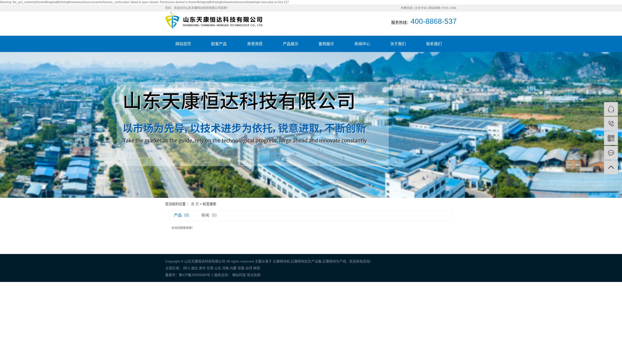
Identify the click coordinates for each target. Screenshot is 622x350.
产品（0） (183, 215)
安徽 (241, 268)
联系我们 (434, 44)
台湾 (248, 268)
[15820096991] (611, 124)
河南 (225, 268)
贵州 (202, 268)
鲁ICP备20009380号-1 (196, 275)
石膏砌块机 (281, 261)
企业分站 (420, 8)
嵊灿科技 (238, 275)
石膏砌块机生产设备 (306, 261)
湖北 (194, 268)
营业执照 (253, 275)
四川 (186, 268)
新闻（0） (210, 215)
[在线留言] (611, 153)
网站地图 (434, 8)
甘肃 (210, 268)
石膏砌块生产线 (334, 261)
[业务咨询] (611, 109)
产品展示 (290, 44)
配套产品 (219, 44)
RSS (445, 8)
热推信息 (407, 8)
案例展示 (326, 44)
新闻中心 (362, 44)
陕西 (256, 268)
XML (454, 8)
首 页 (195, 204)
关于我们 (398, 44)
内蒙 (233, 268)
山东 (217, 268)
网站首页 (183, 44)
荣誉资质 (255, 44)
